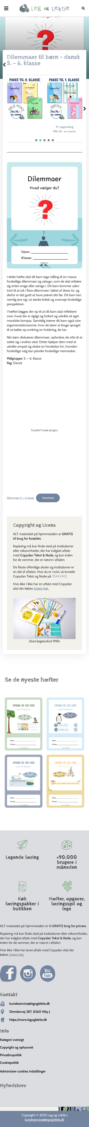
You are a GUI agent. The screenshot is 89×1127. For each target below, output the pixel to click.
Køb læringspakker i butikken (22, 904)
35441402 (59, 576)
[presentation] (36, 140)
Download (48, 497)
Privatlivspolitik (11, 1055)
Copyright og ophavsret (16, 1047)
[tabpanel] (25, 98)
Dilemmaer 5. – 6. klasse (20, 497)
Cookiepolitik (9, 1063)
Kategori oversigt (12, 1040)
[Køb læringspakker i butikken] (22, 886)
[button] (6, 8)
